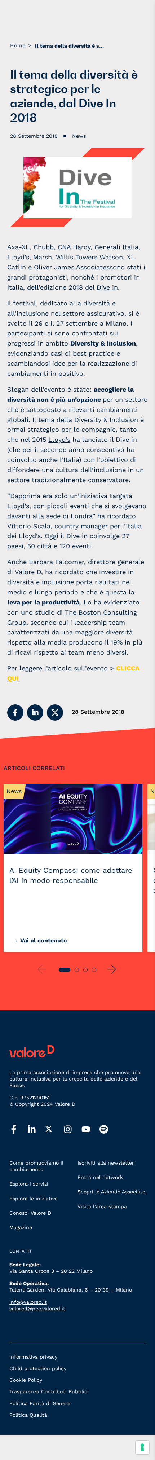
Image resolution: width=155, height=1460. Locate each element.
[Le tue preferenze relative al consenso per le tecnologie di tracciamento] (142, 1447)
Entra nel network (100, 1177)
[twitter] (54, 1129)
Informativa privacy (33, 1357)
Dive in (107, 287)
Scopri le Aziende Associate (111, 1192)
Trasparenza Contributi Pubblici (49, 1391)
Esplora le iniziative (33, 1198)
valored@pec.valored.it (37, 1308)
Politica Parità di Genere (39, 1403)
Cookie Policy (25, 1380)
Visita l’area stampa (102, 1206)
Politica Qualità (28, 1415)
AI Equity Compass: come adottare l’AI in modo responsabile (70, 875)
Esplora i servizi (28, 1184)
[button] (15, 712)
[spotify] (108, 1129)
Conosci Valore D (30, 1213)
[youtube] (90, 1129)
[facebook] (18, 1129)
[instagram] (72, 1129)
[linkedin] (36, 1129)
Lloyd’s (59, 439)
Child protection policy (37, 1368)
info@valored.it (28, 1302)
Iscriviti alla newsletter (106, 1163)
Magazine (20, 1227)
